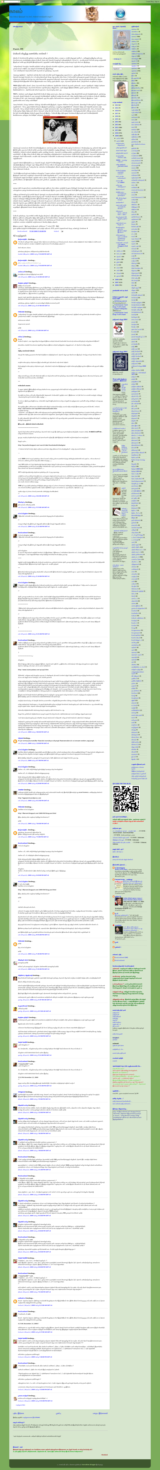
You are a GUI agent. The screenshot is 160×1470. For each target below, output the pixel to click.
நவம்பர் (119, 141)
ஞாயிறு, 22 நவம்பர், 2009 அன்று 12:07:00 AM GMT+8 (35, 1000)
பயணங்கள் (118, 925)
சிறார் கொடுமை (136, 268)
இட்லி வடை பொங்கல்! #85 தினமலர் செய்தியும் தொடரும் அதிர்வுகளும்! (132, 882)
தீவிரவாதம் (134, 450)
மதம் (132, 650)
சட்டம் (133, 234)
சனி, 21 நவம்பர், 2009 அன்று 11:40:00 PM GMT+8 (33, 954)
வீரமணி (133, 752)
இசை (133, 75)
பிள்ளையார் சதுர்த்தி (137, 591)
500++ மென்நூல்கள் (137, 771)
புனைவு (133, 603)
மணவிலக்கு (135, 645)
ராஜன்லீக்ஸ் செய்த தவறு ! (120, 548)
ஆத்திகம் (134, 66)
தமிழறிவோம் (135, 381)
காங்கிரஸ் (134, 187)
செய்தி (133, 300)
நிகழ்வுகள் (134, 508)
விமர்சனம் (134, 732)
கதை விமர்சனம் (136, 160)
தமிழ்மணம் (134, 363)
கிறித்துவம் (134, 207)
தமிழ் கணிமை (117, 1022)
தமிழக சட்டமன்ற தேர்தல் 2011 (138, 373)
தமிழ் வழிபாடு (135, 354)
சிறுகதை (134, 270)
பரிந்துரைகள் (135, 564)
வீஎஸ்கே (133, 749)
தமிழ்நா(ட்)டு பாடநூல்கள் (138, 773)
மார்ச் (118, 270)
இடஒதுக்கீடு (135, 78)
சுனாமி (133, 292)
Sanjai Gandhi (22, 1042)
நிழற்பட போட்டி (135, 513)
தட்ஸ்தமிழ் (134, 344)
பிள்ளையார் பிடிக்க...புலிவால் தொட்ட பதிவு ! (121, 212)
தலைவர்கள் (134, 394)
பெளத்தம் (134, 620)
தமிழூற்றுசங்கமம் (115, 1019)
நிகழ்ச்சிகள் (134, 503)
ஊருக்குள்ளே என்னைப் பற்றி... (121, 156)
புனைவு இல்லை (136, 606)
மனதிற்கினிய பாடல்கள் (138, 667)
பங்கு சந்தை (135, 532)
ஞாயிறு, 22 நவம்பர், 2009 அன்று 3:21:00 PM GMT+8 (34, 1036)
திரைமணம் (134, 440)
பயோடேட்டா (135, 562)
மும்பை (133, 683)
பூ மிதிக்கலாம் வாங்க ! (119, 428)
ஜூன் (118, 262)
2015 (117, 119)
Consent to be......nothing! (123, 879)
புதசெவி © (118, 947)
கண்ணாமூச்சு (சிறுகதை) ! (120, 144)
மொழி (133, 695)
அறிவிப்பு (134, 49)
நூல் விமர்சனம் (135, 520)
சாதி (132, 256)
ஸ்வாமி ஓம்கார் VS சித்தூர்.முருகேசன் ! (121, 218)
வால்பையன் (21, 271)
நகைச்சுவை (134, 486)
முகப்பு (58, 1413)
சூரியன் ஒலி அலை (118, 1045)
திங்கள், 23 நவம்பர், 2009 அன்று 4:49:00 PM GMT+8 (34, 1252)
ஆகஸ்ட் (119, 256)
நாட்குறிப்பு (134, 498)
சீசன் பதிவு (134, 278)
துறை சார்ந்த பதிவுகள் (137, 452)
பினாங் (133, 596)
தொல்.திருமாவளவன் (137, 481)
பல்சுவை (133, 567)
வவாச (133, 717)
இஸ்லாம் (133, 107)
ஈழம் (132, 115)
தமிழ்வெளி (116, 1014)
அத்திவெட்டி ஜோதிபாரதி (25, 975)
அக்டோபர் (120, 251)
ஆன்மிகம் (134, 68)
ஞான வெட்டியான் (136, 329)
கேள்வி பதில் (135, 226)
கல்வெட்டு (21, 337)
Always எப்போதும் (118, 840)
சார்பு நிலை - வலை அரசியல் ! (118, 566)
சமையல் (133, 248)
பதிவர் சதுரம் (135, 545)
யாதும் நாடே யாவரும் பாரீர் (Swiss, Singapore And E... (122, 245)
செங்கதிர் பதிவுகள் (137, 295)
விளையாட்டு (135, 744)
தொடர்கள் (134, 476)
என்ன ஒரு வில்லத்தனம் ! (121, 186)
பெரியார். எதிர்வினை (137, 618)
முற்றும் (133, 688)
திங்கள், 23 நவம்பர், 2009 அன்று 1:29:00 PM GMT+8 (34, 1112)
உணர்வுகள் (134, 117)
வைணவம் (134, 754)
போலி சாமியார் (135, 638)
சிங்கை (133, 266)
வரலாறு (133, 712)
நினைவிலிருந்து (136, 515)
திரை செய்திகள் (136, 430)
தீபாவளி (133, 447)
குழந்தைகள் (135, 219)
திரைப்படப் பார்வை (136, 435)
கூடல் (116, 913)
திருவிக (133, 421)
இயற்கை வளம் (135, 90)
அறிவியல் (134, 51)
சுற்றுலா (133, 290)
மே (118, 265)
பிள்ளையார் (134, 589)
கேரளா (133, 224)
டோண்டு (134, 332)
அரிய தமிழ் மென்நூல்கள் (138, 776)
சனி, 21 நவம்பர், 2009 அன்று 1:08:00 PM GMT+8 (33, 732)
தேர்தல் (133, 466)
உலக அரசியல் (135, 124)
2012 (117, 127)
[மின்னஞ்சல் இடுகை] (62, 231)
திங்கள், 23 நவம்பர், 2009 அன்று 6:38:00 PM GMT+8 (34, 1267)
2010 (117, 133)
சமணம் (115, 1061)
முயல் (116, 942)
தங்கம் (133, 341)
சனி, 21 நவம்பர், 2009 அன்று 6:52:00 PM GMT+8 (33, 800)
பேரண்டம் (134, 623)
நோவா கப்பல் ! (120, 189)
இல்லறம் (133, 95)
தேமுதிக (134, 464)
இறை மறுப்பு (135, 102)
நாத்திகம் (134, 501)
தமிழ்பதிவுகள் (117, 1016)
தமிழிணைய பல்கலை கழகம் (137, 768)
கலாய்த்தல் (134, 170)
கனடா (133, 185)
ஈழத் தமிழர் (134, 110)
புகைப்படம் (134, 598)
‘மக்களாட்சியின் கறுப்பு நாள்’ (121, 837)
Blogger (93, 1464)
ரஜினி (133, 700)
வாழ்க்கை (134, 725)
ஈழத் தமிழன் (135, 112)
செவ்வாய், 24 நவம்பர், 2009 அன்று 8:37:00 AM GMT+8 (35, 1332)
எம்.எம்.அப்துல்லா (23, 513)
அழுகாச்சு (134, 44)
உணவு (133, 120)
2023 (117, 105)
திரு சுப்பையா (135, 411)
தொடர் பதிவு (135, 474)
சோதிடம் (134, 327)
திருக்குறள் (134, 413)
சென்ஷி (133, 314)
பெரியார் (56, 231)
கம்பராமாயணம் (136, 163)
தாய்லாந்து (134, 401)
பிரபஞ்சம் (134, 586)
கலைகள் (134, 173)
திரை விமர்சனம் (136, 433)
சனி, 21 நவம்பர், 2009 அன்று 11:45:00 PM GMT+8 (33, 969)
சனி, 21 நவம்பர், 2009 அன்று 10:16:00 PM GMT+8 (33, 935)
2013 (117, 124)
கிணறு (133, 202)
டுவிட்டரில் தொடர (118, 852)
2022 (117, 108)
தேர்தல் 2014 (135, 471)
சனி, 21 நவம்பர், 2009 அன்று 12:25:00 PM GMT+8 (34, 526)
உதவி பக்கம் (134, 122)
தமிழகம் (133, 376)
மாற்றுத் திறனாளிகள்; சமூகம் (137, 672)
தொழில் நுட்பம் (135, 483)
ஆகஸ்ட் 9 (134, 61)
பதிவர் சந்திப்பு (135, 547)
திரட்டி (133, 406)
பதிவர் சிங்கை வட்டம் (137, 549)
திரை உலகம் (134, 428)
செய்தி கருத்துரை (136, 302)
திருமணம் (134, 418)
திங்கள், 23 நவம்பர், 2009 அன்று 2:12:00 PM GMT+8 (34, 1170)
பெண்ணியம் (135, 613)
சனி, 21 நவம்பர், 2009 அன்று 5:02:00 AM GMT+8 (33, 496)
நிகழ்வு (133, 505)
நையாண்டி (134, 525)
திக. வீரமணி (135, 403)
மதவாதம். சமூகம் (136, 655)
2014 (117, 122)
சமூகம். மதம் (135, 246)
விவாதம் (133, 739)
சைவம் (133, 322)
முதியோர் (134, 678)
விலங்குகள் (134, 735)
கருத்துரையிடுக (20, 1405)
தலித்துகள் (134, 391)
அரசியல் (133, 36)
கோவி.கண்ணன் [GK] (121, 957)
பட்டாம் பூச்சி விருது (137, 535)
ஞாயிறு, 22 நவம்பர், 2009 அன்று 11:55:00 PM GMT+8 (34, 1086)
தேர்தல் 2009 (135, 469)
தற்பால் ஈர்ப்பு (135, 396)
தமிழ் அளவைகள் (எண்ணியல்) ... (122, 1101)
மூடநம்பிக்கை (135, 691)
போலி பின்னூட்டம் (136, 640)
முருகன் (133, 686)
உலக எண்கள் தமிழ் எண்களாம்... (122, 1104)
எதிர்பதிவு (134, 134)
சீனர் (132, 283)
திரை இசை (134, 425)
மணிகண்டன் (22, 1298)
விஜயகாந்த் (134, 747)
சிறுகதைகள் (135, 273)
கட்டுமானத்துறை (120, 868)
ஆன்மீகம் (134, 71)
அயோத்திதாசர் (136, 34)
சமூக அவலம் (135, 239)
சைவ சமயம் (135, 319)
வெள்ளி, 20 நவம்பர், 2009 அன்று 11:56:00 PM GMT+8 (35, 254)
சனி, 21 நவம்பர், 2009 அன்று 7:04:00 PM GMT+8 (33, 823)
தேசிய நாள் (134, 457)
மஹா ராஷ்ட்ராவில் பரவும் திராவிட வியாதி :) (121, 206)
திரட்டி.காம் (116, 1026)
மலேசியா (134, 664)
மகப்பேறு (134, 642)
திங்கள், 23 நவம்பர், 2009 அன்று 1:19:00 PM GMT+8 (34, 1099)
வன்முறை (134, 720)
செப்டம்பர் (120, 254)
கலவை (133, 168)
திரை (133, 423)
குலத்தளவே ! (120, 202)
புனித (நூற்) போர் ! (121, 148)
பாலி (132, 581)
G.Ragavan (21, 1092)
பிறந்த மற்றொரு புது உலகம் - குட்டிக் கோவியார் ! (125, 450)
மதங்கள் (133, 647)
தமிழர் (133, 379)
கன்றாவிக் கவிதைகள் (137, 180)
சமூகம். (133, 244)
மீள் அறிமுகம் (135, 676)
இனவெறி (134, 105)
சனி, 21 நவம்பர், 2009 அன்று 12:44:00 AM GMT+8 (34, 277)
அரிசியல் (134, 41)
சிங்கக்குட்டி (21, 502)
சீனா (132, 285)
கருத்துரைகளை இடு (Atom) (31, 1417)
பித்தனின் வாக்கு (23, 1105)
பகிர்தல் (133, 530)
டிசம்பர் (119, 138)
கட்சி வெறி (134, 151)
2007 (117, 282)
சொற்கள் (134, 324)
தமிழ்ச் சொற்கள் (136, 356)
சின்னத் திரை (135, 275)
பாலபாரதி (134, 579)
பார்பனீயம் (134, 574)
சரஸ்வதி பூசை (135, 251)
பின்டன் (133, 593)
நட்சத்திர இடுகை (136, 491)
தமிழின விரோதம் (136, 389)
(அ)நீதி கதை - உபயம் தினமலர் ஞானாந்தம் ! (121, 193)
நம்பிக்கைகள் (135, 493)
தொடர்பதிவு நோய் (136, 478)
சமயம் (133, 236)
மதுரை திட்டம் (117, 1024)
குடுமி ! (124, 488)
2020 (117, 110)
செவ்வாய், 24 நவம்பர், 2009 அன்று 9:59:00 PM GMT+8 (35, 1401)
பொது (133, 628)
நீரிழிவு (133, 518)
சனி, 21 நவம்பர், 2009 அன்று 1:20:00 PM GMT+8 (33, 743)
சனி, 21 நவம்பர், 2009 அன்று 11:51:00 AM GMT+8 (33, 507)
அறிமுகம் (134, 46)
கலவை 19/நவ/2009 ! (120, 181)
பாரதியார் (134, 576)
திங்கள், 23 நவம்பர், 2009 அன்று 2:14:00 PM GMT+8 (34, 1194)
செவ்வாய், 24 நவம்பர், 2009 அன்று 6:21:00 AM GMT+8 (35, 1305)
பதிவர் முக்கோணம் (137, 554)
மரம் (132, 662)
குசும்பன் (133, 214)
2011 (116, 130)
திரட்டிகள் (134, 408)
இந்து (133, 85)
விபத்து (133, 730)
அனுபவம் (134, 56)
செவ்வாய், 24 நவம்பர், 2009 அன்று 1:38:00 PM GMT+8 (35, 1357)
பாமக (133, 571)
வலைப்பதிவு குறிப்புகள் (119, 1053)
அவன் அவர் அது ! (121, 150)
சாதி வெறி (134, 258)
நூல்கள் (133, 522)
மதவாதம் (134, 652)
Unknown (21, 312)
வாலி (132, 722)
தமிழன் (133, 384)
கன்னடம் (134, 182)
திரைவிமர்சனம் (135, 445)
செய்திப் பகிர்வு (135, 310)
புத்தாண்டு (134, 601)
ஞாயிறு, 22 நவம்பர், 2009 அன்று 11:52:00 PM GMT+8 (34, 1055)
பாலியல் (133, 584)
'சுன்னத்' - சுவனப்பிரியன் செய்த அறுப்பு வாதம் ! (125, 512)
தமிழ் (133, 346)
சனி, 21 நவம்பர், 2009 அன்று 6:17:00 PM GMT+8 (33, 760)
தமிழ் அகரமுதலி (117, 1034)
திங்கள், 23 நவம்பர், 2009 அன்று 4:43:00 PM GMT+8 (34, 1215)
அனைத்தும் (134, 58)
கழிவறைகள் (135, 178)
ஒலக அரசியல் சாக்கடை (138, 144)
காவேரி (133, 199)
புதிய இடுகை (18, 1413)
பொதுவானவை (135, 630)
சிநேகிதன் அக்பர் (23, 960)
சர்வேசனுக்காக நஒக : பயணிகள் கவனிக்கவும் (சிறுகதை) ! (121, 237)
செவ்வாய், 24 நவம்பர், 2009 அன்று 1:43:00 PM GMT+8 (35, 1389)
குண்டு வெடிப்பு (135, 217)
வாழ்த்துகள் (134, 727)
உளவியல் (133, 129)
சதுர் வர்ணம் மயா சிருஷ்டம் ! (121, 224)
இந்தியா (133, 83)
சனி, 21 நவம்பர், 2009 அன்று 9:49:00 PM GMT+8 (33, 875)
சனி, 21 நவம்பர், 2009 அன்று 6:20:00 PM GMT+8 (33, 783)
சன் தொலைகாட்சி (136, 253)
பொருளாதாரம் (135, 633)
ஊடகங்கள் (134, 132)
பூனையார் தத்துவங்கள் (138, 608)
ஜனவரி (119, 276)
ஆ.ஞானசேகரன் (23, 1006)
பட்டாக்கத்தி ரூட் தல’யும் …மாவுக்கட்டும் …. (125, 831)
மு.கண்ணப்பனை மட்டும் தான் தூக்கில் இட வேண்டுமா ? (120, 409)
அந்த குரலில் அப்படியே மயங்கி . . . (122, 842)
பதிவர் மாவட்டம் (136, 552)
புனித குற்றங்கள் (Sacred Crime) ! (122, 166)
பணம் (133, 542)
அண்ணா (134, 29)
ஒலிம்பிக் (134, 148)
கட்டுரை (133, 153)
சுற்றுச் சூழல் (135, 288)
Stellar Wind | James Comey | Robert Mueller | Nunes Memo (133, 899)
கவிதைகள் (134, 175)
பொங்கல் (134, 625)
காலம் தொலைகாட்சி (137, 197)
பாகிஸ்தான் (134, 569)
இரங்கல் (133, 93)
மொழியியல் (134, 698)
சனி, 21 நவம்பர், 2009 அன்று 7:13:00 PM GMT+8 (33, 837)
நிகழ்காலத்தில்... (23, 239)
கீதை (133, 212)
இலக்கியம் (134, 98)
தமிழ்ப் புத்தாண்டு (136, 361)
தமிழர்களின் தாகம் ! (122, 153)
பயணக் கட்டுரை (136, 559)
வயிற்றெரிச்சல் (135, 710)
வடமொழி (134, 705)
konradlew (85, 1464)
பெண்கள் (134, 611)
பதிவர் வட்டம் (135, 557)
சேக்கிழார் (134, 317)
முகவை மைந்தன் (23, 1395)
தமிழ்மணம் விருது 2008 (138, 366)
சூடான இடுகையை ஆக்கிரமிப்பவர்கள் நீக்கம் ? (120, 470)
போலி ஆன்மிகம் (136, 635)
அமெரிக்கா (134, 31)
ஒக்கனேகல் (135, 142)
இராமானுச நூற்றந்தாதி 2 (122, 915)
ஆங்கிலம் (134, 63)
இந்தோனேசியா (136, 88)
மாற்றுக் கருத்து (136, 669)
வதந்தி (133, 708)
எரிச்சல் (133, 139)
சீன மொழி (134, 280)
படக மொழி (134, 540)
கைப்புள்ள (134, 229)
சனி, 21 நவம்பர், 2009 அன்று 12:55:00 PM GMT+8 (34, 634)
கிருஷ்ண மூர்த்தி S (23, 283)
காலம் (16, 11)
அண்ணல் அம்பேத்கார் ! (120, 531)
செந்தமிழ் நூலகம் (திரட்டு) (139, 778)
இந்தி (133, 80)
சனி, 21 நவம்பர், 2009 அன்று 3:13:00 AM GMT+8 (33, 330)
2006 (117, 285)
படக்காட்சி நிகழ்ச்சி (137, 537)
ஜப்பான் (133, 757)
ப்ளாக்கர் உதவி (135, 527)
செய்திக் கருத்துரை (137, 307)
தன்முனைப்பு (135, 399)
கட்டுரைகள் (134, 155)
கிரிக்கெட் (134, 204)
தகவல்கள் (134, 339)
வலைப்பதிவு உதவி (136, 715)
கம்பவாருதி (134, 165)
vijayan (20, 738)
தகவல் (133, 334)
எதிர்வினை (134, 137)
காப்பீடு (133, 192)
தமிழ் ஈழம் (134, 349)
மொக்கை (134, 693)
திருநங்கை (134, 416)
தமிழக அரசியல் (136, 370)
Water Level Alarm (121, 869)
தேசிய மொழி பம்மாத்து (138, 460)
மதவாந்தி (134, 657)
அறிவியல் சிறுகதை (137, 54)
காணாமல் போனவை (137, 190)
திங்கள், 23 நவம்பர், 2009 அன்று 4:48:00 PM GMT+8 (34, 1231)
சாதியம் (133, 261)
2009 (117, 136)
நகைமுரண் (134, 488)
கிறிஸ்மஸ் (134, 209)
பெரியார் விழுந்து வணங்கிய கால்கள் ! (121, 172)
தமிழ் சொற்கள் (135, 351)
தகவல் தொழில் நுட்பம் (138, 337)
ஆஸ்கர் (133, 73)
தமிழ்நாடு (134, 358)
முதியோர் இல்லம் (136, 681)
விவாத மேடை (135, 737)
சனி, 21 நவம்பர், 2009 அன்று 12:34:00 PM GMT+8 (33, 576)
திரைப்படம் (134, 438)
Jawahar (21, 790)
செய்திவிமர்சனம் (136, 312)
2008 (117, 279)
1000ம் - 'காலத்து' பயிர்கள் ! (121, 161)
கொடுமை (134, 231)
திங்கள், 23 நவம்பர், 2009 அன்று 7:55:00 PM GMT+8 (34, 1292)
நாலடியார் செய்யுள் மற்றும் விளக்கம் (123, 859)
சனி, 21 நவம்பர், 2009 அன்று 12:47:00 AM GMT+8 (34, 305)
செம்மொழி (134, 297)
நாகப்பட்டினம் (135, 496)
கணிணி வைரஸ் (136, 158)
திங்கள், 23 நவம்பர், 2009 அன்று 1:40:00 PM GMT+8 (34, 1150)
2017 (117, 113)
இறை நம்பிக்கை (136, 100)
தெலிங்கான (135, 455)
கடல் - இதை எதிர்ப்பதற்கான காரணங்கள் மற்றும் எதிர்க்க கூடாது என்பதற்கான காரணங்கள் (132, 928)
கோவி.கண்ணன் (23, 231)
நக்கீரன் (115, 1039)
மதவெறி (133, 659)
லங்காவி (133, 703)
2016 (117, 116)
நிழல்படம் (134, 510)
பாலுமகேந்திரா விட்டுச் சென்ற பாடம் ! (125, 387)
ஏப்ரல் (118, 268)
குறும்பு (133, 222)
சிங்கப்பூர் (134, 263)
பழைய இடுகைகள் (100, 1413)
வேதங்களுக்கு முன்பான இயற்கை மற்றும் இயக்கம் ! (121, 229)
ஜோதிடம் (134, 759)
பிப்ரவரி (119, 273)
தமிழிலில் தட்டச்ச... (118, 1049)
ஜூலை (119, 259)
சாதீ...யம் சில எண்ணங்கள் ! (121, 177)
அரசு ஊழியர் (135, 39)
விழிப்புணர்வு (135, 742)
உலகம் (133, 127)
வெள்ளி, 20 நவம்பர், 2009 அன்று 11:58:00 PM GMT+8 (35, 265)
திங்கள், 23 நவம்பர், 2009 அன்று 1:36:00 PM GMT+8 (34, 1133)
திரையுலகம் (134, 443)
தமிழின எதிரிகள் (136, 386)
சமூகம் (133, 241)
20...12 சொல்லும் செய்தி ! (121, 199)
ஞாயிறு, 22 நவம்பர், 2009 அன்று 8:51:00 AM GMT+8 (34, 1011)
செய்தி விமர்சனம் (136, 305)
